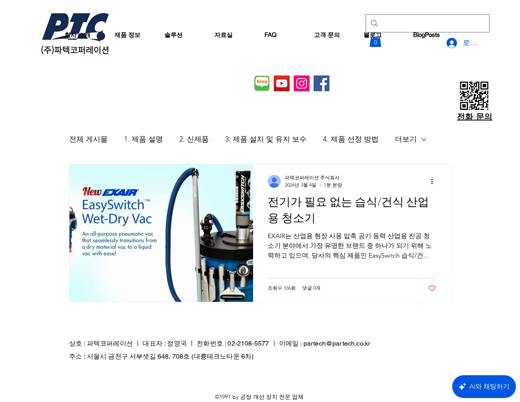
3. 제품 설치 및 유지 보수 (266, 139)
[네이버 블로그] (262, 83)
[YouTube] (282, 83)
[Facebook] (321, 83)
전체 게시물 (88, 139)
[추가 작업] (435, 181)
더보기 (406, 139)
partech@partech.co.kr (336, 343)
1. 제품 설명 (143, 139)
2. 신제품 (194, 139)
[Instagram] (302, 83)
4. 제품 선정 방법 (351, 139)
